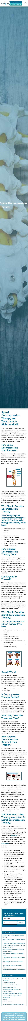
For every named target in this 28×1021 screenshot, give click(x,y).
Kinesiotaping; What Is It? (9, 987)
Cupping (5, 999)
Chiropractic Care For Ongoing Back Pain (13, 1004)
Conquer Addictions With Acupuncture (12, 993)
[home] (4, 3)
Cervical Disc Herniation (9, 982)
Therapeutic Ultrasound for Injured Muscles (14, 969)
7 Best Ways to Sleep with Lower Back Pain (14, 943)
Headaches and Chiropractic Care (11, 985)
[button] (25, 3)
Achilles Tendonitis (7, 1002)
